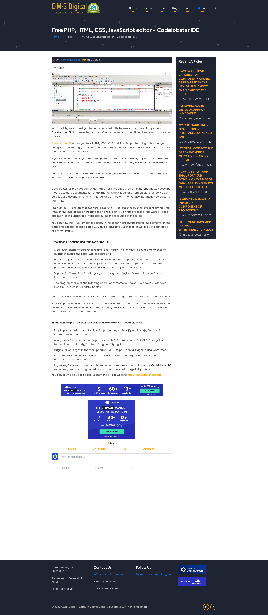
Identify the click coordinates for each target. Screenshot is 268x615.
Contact (188, 8)
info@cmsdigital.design (108, 574)
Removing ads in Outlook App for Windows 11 (192, 109)
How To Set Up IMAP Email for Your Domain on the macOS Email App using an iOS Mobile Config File (196, 179)
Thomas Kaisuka (69, 60)
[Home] (76, 8)
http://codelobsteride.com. (144, 375)
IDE (124, 448)
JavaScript (99, 448)
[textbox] (115, 459)
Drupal (72, 448)
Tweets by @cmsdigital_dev (154, 574)
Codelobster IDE (61, 143)
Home (133, 8)
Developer (149, 448)
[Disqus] (112, 515)
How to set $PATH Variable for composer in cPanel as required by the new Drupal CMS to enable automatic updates (194, 82)
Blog (175, 8)
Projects (162, 8)
